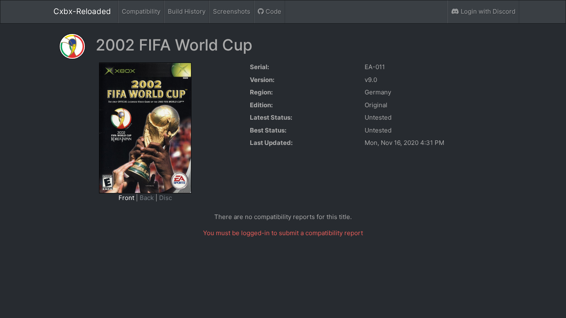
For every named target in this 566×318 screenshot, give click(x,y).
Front (126, 198)
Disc (165, 198)
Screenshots (231, 11)
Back (147, 198)
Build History (187, 11)
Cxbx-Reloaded (82, 11)
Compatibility (141, 11)
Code (272, 11)
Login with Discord (487, 11)
